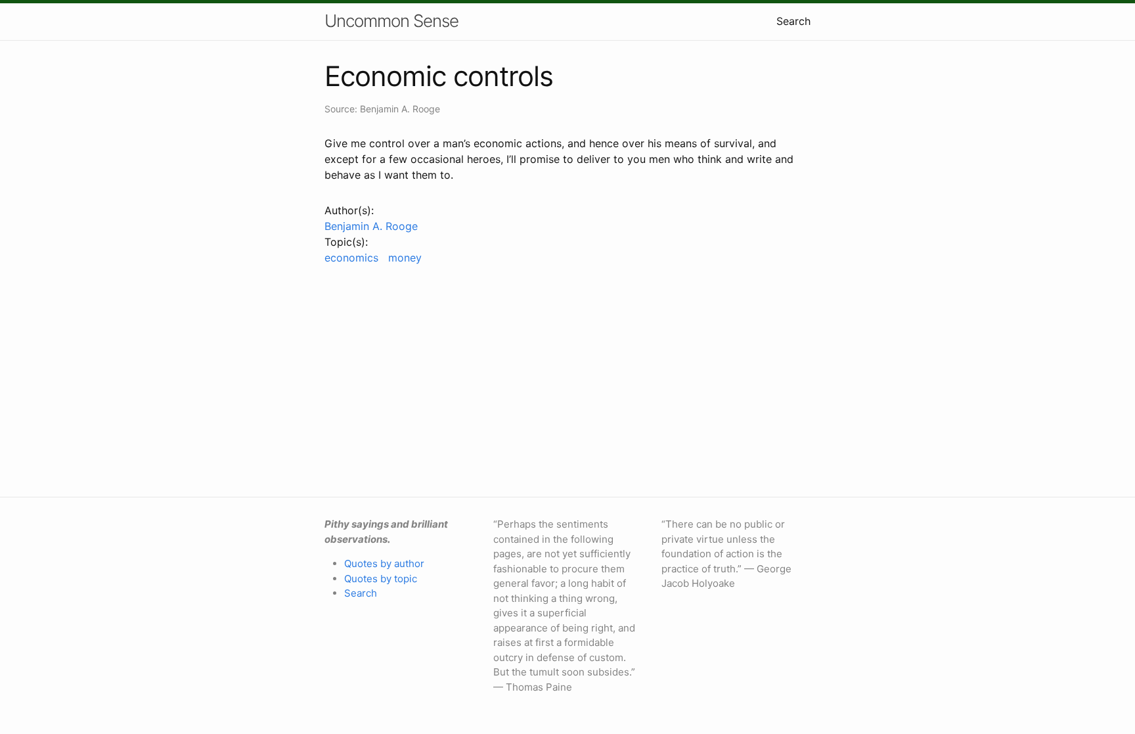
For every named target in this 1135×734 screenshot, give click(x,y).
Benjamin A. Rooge (371, 226)
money (405, 257)
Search (793, 21)
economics (351, 257)
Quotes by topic (380, 578)
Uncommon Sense (391, 21)
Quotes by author (384, 563)
